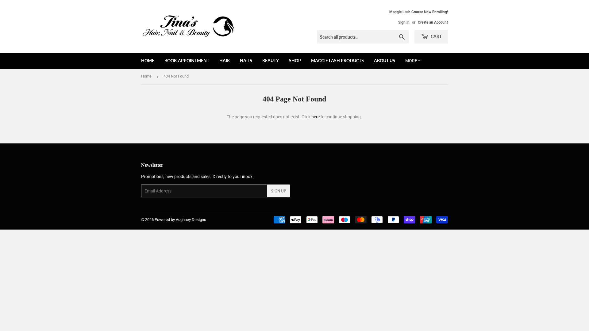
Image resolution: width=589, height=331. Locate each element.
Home (147, 60)
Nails (246, 60)
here (315, 116)
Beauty (270, 60)
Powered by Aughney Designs (180, 219)
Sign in (404, 22)
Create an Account (433, 22)
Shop (295, 60)
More (411, 60)
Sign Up (278, 191)
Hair (224, 60)
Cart (436, 36)
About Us (384, 60)
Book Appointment (186, 60)
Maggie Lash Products (337, 60)
